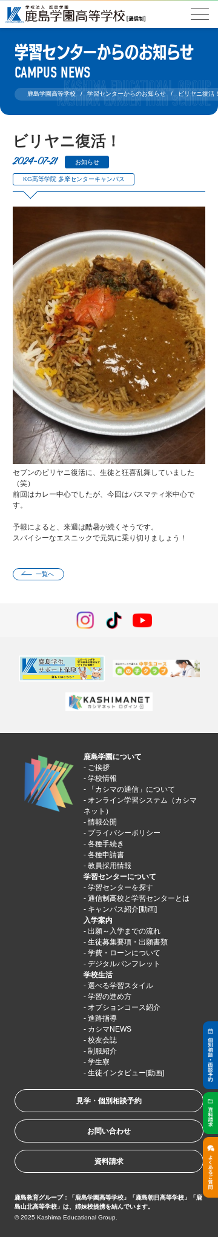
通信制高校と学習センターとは (139, 898)
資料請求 (109, 1161)
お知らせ (87, 162)
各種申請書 (106, 855)
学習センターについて (120, 876)
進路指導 (102, 1018)
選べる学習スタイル (120, 985)
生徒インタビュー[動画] (126, 1073)
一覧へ (45, 574)
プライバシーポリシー (124, 833)
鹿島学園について (113, 756)
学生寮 (99, 1062)
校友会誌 (102, 1040)
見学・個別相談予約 (109, 1100)
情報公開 (102, 822)
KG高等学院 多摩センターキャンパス (74, 179)
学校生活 (98, 974)
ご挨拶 (99, 767)
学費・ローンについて (124, 953)
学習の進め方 (109, 996)
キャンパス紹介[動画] (122, 909)
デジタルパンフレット (124, 964)
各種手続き (106, 844)
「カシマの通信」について (131, 789)
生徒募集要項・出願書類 (128, 942)
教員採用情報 (109, 865)
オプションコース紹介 (124, 1007)
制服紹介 (102, 1051)
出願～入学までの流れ (124, 931)
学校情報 (102, 778)
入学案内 (98, 920)
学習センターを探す (120, 887)
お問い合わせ (109, 1131)
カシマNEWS (109, 1029)
